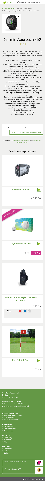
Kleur (9, 311)
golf (40, 140)
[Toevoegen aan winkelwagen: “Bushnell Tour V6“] (39, 190)
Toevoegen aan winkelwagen (26, 132)
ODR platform (9, 418)
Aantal (6, 127)
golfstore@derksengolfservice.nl (16, 406)
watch (25, 142)
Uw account (8, 426)
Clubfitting (8, 438)
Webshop (7, 440)
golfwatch (20, 142)
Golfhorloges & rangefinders (12, 11)
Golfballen (8, 449)
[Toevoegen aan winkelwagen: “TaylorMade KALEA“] (39, 243)
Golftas (6, 453)
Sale (5, 442)
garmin (35, 140)
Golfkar (6, 451)
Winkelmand (28, 2)
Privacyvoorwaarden (12, 420)
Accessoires (28, 9)
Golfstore (19, 9)
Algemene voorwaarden (13, 415)
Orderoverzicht (9, 429)
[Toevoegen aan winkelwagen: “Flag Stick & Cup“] (39, 360)
